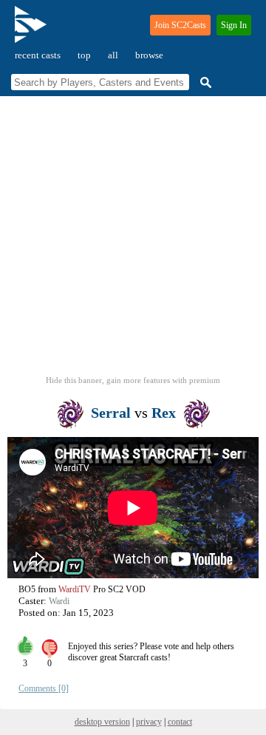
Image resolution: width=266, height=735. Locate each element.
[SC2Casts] (32, 30)
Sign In (234, 25)
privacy (149, 722)
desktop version (102, 722)
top (84, 55)
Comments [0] (43, 688)
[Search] (204, 82)
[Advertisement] (133, 240)
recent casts (38, 55)
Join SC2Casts (180, 25)
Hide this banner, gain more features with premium (133, 380)
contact (180, 722)
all (113, 55)
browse (149, 55)
